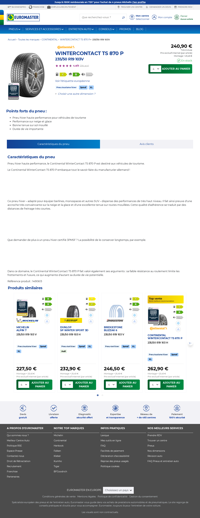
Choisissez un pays (117, 490)
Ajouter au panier (176, 68)
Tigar (56, 466)
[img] (47, 315)
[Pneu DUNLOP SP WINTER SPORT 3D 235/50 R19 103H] (72, 308)
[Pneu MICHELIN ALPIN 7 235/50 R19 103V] (29, 308)
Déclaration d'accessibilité (115, 456)
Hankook (58, 445)
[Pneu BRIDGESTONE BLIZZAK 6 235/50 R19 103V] (116, 308)
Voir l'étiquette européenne (72, 80)
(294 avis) (84, 65)
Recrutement (14, 466)
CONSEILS (105, 29)
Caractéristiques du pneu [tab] (53, 144)
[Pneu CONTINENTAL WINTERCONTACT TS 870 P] (27, 75)
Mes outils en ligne (111, 440)
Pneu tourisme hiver (66, 87)
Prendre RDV (184, 7)
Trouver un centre (131, 7)
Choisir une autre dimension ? (76, 93)
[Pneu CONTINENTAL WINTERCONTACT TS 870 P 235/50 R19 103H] (160, 316)
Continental (60, 440)
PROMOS (125, 29)
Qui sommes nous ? (18, 435)
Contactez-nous (15, 456)
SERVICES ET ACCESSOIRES (43, 29)
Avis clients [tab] (147, 144)
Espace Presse (14, 450)
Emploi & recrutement (63, 7)
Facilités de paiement (112, 450)
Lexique (105, 435)
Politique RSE (14, 445)
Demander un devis (160, 7)
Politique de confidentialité (112, 496)
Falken (57, 450)
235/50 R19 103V (69, 59)
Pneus (151, 445)
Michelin (58, 435)
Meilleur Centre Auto (18, 440)
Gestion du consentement (143, 496)
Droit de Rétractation (18, 461)
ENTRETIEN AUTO (80, 29)
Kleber (57, 456)
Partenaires (13, 476)
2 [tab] (102, 395)
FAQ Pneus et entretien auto (163, 461)
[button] (47, 315)
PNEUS (13, 29)
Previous (9, 343)
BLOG (139, 29)
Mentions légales (86, 496)
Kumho (58, 461)
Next (190, 343)
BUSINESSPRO (18, 7)
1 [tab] (97, 395)
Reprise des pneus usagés (115, 461)
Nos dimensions (156, 450)
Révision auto (155, 456)
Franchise (38, 7)
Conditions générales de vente (58, 496)
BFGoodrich (60, 471)
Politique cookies (110, 466)
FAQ (103, 445)
